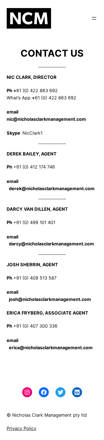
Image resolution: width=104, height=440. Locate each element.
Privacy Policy (21, 428)
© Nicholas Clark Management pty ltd (47, 415)
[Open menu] (94, 18)
